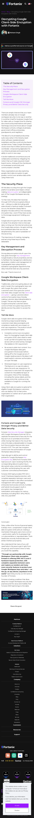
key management (23, 256)
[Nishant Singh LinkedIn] (9, 33)
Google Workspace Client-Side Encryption (15, 95)
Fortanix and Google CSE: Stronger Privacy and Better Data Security (16, 103)
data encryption (13, 192)
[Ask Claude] (7, 755)
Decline (17, 810)
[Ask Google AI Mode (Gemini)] (20, 755)
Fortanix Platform (17, 623)
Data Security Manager (16, 432)
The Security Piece (10, 86)
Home (3, 12)
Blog (8, 12)
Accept (17, 805)
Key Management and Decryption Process (16, 90)
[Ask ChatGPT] (14, 755)
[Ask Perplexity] (26, 755)
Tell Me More (8, 99)
